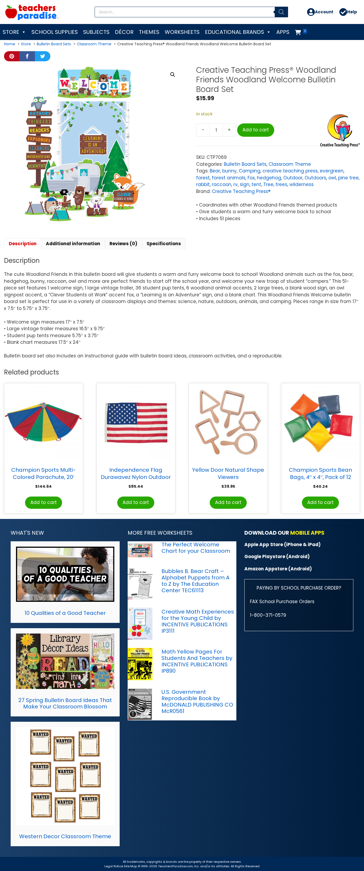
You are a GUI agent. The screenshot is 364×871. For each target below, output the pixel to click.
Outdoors (315, 178)
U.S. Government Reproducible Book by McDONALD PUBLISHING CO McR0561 (197, 701)
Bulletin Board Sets (245, 164)
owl (332, 178)
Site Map (131, 866)
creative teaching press (290, 171)
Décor (124, 32)
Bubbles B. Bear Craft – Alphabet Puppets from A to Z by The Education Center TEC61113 (195, 581)
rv (235, 184)
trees (281, 184)
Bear (215, 171)
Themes (149, 32)
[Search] (281, 12)
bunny (229, 171)
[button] (172, 74)
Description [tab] (23, 243)
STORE (11, 32)
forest (203, 178)
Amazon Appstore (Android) (278, 569)
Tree (268, 184)
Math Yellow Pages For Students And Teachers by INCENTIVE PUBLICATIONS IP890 (196, 661)
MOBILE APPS (307, 533)
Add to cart (255, 130)
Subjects (96, 32)
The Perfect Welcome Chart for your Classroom (195, 547)
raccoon (221, 184)
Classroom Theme (290, 164)
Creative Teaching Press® (241, 191)
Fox (251, 178)
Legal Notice (113, 866)
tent (256, 184)
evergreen (331, 171)
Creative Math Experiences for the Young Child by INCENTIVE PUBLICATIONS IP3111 (197, 621)
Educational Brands (234, 32)
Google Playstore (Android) (277, 556)
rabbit (203, 184)
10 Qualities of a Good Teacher (65, 613)
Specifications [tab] (164, 243)
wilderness (301, 184)
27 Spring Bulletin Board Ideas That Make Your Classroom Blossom (65, 703)
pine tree (348, 178)
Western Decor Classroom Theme (65, 836)
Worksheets (182, 32)
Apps (282, 32)
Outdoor (292, 178)
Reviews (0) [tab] (123, 243)
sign (244, 184)
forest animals (228, 178)
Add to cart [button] (43, 502)
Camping (249, 171)
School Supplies (54, 32)
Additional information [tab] (73, 243)
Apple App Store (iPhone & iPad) (282, 544)
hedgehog (269, 178)
